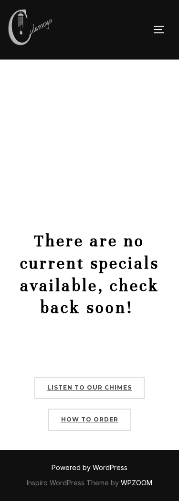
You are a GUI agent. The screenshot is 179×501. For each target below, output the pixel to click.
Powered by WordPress (89, 467)
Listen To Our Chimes (89, 387)
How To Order (89, 419)
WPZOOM (136, 483)
